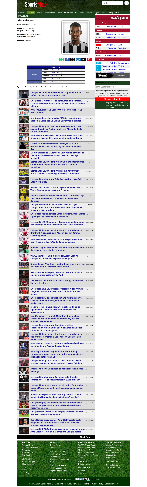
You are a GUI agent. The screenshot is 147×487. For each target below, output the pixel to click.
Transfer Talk (27, 452)
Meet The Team (112, 452)
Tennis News (55, 445)
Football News (28, 445)
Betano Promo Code (86, 448)
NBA (104, 13)
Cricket (89, 13)
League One (27, 466)
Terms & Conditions (80, 484)
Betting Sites (86, 442)
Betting (110, 13)
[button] (61, 59)
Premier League (102, 23)
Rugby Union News (58, 454)
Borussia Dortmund (58, 70)
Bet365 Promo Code (86, 445)
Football (31, 13)
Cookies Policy (111, 484)
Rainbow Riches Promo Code (88, 456)
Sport (118, 75)
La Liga (99, 30)
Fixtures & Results (30, 448)
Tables (59, 13)
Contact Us (111, 455)
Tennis (81, 13)
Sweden (55, 82)
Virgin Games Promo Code (89, 452)
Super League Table (58, 470)
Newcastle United (57, 79)
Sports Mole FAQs (114, 450)
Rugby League (58, 465)
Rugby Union (57, 451)
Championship (28, 464)
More (117, 13)
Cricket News (84, 464)
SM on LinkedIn (113, 465)
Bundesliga (26, 474)
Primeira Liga (101, 52)
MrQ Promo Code (85, 450)
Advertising (111, 448)
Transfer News (50, 13)
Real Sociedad (57, 76)
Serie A (98, 41)
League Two (27, 469)
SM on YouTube (113, 467)
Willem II (55, 73)
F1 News (82, 470)
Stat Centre (27, 455)
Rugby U (97, 13)
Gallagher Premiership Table (59, 460)
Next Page (86, 437)
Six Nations (55, 456)
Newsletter (110, 458)
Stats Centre (68, 13)
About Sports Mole (114, 445)
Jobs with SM (112, 461)
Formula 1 (84, 467)
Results (53, 448)
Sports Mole (113, 442)
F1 (76, 13)
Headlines (21, 13)
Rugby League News (59, 468)
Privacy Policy (97, 484)
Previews (39, 13)
